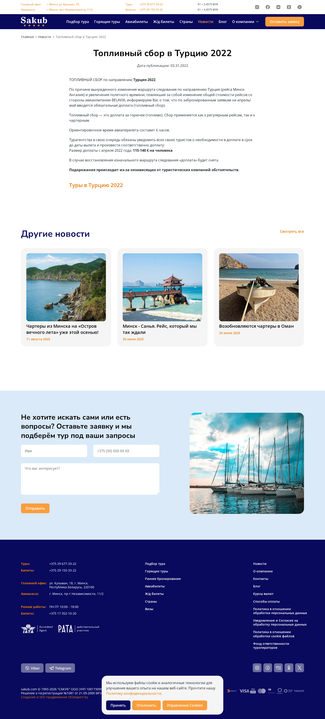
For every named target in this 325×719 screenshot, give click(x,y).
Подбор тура (77, 21)
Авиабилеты (136, 21)
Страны (186, 21)
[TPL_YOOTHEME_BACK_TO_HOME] (34, 21)
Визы (149, 609)
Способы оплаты (266, 602)
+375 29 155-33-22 (151, 9)
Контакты (260, 579)
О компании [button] (243, 21)
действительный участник (88, 628)
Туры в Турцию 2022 (96, 185)
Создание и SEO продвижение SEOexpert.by (54, 697)
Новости (205, 21)
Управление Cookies (185, 705)
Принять (118, 705)
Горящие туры (107, 21)
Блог (223, 21)
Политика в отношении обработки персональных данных (280, 611)
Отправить (35, 508)
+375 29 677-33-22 (151, 4)
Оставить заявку (285, 21)
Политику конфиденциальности (133, 693)
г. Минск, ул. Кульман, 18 (63, 4)
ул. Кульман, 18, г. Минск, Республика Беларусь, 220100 (71, 585)
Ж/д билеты (163, 21)
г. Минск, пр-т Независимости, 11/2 (70, 9)
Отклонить (146, 705)
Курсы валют (263, 594)
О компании (263, 571)
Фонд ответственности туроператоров (271, 646)
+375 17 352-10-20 (62, 613)
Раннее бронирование (163, 579)
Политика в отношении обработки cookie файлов (273, 634)
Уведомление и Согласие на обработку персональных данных (280, 622)
